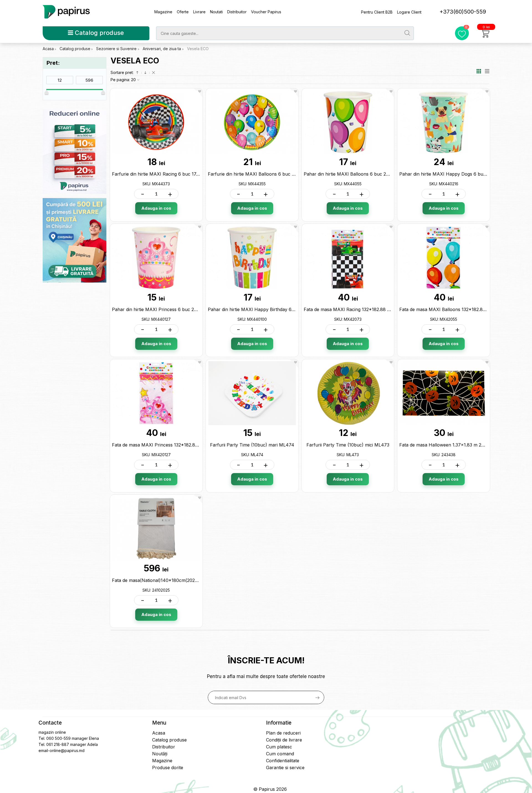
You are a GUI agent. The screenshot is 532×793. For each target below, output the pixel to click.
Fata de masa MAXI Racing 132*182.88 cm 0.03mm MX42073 (369, 309)
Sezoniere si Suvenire (117, 48)
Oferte (183, 11)
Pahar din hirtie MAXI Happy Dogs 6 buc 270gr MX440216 (461, 174)
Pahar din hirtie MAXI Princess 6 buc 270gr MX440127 (170, 309)
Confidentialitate (282, 760)
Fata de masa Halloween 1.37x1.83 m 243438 (447, 445)
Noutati (216, 11)
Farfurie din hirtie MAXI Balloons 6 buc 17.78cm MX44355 (269, 174)
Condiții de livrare (284, 740)
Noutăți (159, 753)
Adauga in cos (156, 208)
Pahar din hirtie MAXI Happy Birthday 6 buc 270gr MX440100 (273, 309)
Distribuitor (237, 11)
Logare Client (409, 12)
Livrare (199, 11)
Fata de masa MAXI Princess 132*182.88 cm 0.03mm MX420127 (180, 445)
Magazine (163, 11)
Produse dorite (167, 767)
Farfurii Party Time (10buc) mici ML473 (347, 445)
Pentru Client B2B (377, 12)
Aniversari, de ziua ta (162, 48)
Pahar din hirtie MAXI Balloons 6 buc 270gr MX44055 (361, 174)
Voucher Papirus (266, 11)
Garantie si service (285, 767)
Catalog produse (98, 32)
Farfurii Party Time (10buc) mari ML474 (252, 445)
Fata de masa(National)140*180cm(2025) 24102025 (166, 580)
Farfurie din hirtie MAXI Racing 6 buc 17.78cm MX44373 (171, 174)
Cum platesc (279, 747)
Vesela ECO (198, 48)
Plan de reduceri (283, 733)
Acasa (48, 48)
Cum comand (280, 753)
